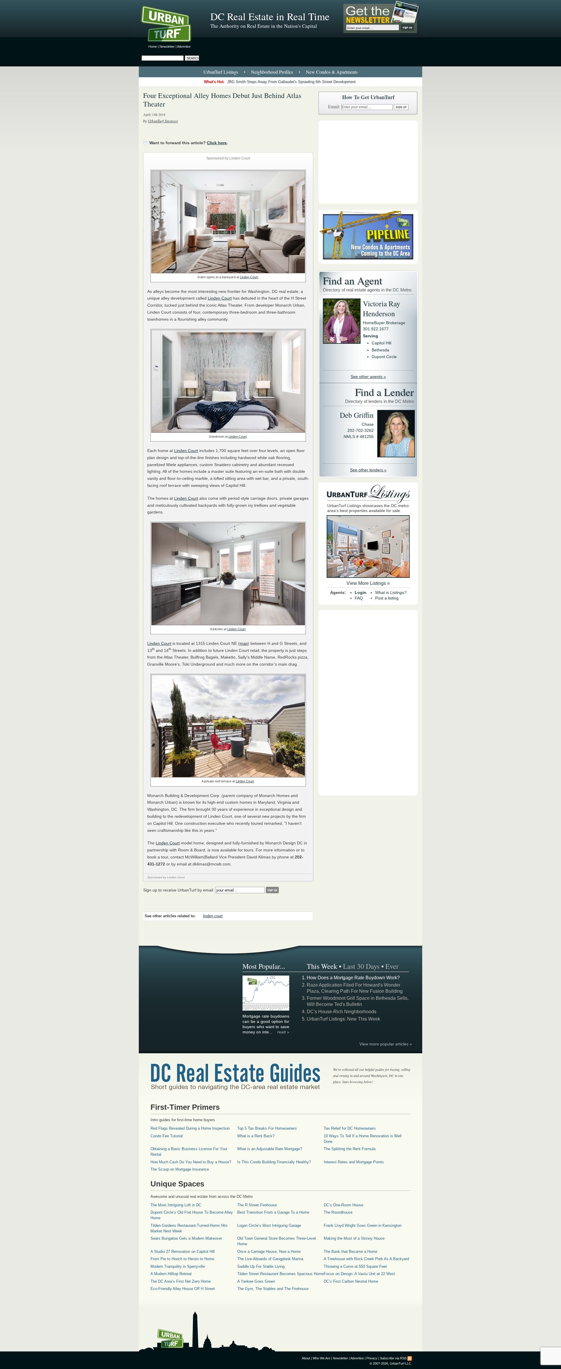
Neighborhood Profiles (272, 72)
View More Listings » (368, 583)
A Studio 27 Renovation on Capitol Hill (182, 1251)
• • (280, 72)
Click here (217, 142)
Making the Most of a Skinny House (354, 1238)
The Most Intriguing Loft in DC (175, 1205)
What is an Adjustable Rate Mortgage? (269, 1149)
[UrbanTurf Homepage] (171, 25)
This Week (322, 966)
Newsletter (167, 46)
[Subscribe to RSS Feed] (409, 1358)
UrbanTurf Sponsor (163, 120)
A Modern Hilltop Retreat (171, 1274)
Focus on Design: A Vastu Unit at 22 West (359, 1274)
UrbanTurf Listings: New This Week (343, 1018)
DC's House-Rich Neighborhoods (341, 1011)
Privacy (371, 1358)
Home (152, 46)
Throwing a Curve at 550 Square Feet (355, 1266)
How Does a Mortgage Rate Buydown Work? (353, 977)
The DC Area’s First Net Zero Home (180, 1281)
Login (360, 592)
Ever (392, 966)
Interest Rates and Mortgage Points (354, 1162)
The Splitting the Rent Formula (349, 1149)
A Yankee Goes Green (256, 1281)
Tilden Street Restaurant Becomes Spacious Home (280, 1274)
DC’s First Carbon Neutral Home (351, 1281)
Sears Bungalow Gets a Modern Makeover (186, 1238)
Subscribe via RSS (393, 1358)
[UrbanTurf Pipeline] (368, 262)
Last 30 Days (361, 966)
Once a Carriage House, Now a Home (269, 1251)
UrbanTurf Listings (220, 72)
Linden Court (249, 277)
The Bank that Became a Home (350, 1251)
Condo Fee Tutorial (166, 1136)
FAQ (359, 598)
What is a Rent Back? (255, 1136)
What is (390, 592)
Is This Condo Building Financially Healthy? (274, 1162)
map (244, 643)
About (306, 1358)
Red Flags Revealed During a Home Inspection (190, 1128)
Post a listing (387, 598)
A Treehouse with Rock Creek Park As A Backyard (366, 1259)
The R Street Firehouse (257, 1205)
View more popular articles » (385, 1044)
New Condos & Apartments (332, 72)
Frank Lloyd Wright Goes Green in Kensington (362, 1225)
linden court (213, 916)
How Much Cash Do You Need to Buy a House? (190, 1162)
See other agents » (368, 376)
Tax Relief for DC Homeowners (350, 1128)
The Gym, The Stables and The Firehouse (273, 1288)
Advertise (184, 46)
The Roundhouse (338, 1212)
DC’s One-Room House (343, 1205)
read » (283, 1032)
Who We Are (321, 1358)
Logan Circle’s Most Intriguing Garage (269, 1225)
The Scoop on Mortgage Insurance (179, 1169)
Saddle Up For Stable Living (261, 1266)
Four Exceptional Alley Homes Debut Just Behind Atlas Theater (222, 100)
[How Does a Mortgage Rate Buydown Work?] (266, 1009)
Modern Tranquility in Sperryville (177, 1266)
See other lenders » (368, 470)
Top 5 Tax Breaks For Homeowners (267, 1128)
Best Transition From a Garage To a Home (273, 1212)
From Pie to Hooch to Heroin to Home (182, 1259)
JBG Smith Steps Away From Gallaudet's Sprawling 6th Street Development (291, 82)
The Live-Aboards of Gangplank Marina (270, 1259)
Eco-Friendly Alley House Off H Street (182, 1288)
